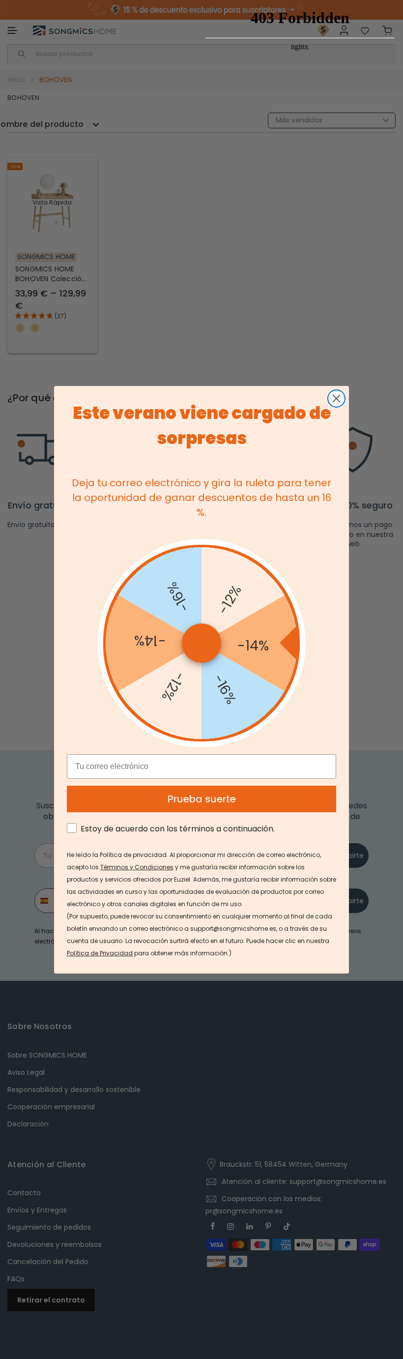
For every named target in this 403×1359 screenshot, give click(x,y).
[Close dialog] (336, 398)
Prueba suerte (202, 799)
